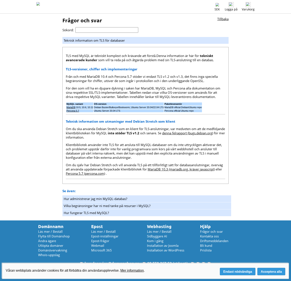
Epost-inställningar (104, 236)
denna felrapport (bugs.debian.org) (187, 133)
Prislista (206, 250)
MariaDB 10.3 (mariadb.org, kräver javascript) (181, 169)
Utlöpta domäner (50, 245)
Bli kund (206, 245)
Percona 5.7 (72, 110)
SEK (217, 9)
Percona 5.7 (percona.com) (85, 173)
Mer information (132, 270)
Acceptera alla (271, 271)
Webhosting (159, 226)
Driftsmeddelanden (214, 241)
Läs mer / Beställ (50, 231)
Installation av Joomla (163, 245)
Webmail (97, 245)
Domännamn (50, 226)
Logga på (231, 9)
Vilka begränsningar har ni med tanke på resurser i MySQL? (107, 206)
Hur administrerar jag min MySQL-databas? (95, 199)
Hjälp (205, 226)
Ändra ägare (47, 241)
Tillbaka (223, 19)
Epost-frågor (100, 241)
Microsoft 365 (101, 250)
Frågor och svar (211, 231)
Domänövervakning (52, 250)
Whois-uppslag (49, 255)
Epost (97, 226)
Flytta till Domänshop (54, 236)
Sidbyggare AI (157, 236)
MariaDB (70, 107)
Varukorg (248, 9)
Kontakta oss (209, 236)
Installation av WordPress (165, 250)
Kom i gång (155, 241)
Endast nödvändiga (237, 271)
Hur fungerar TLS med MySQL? (86, 213)
